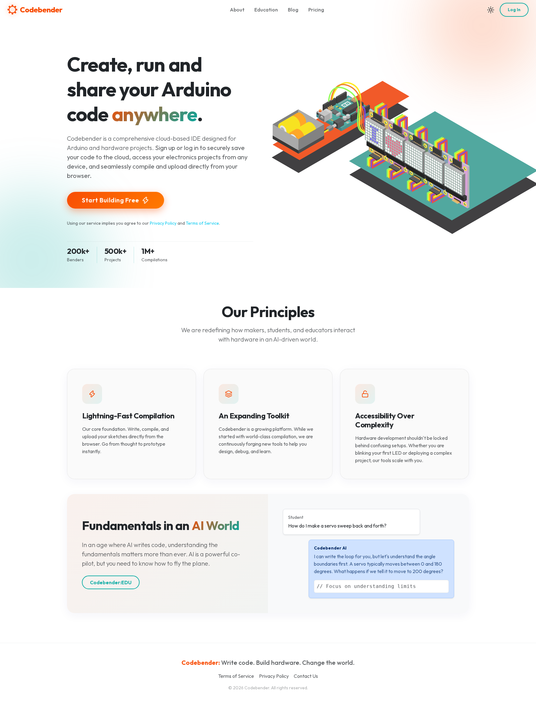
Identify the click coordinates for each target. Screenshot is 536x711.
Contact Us (306, 676)
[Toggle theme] (491, 9)
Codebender (41, 9)
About (237, 10)
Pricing (316, 10)
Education (266, 10)
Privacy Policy (163, 223)
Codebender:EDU (111, 582)
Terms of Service (202, 223)
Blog (293, 10)
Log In (514, 9)
